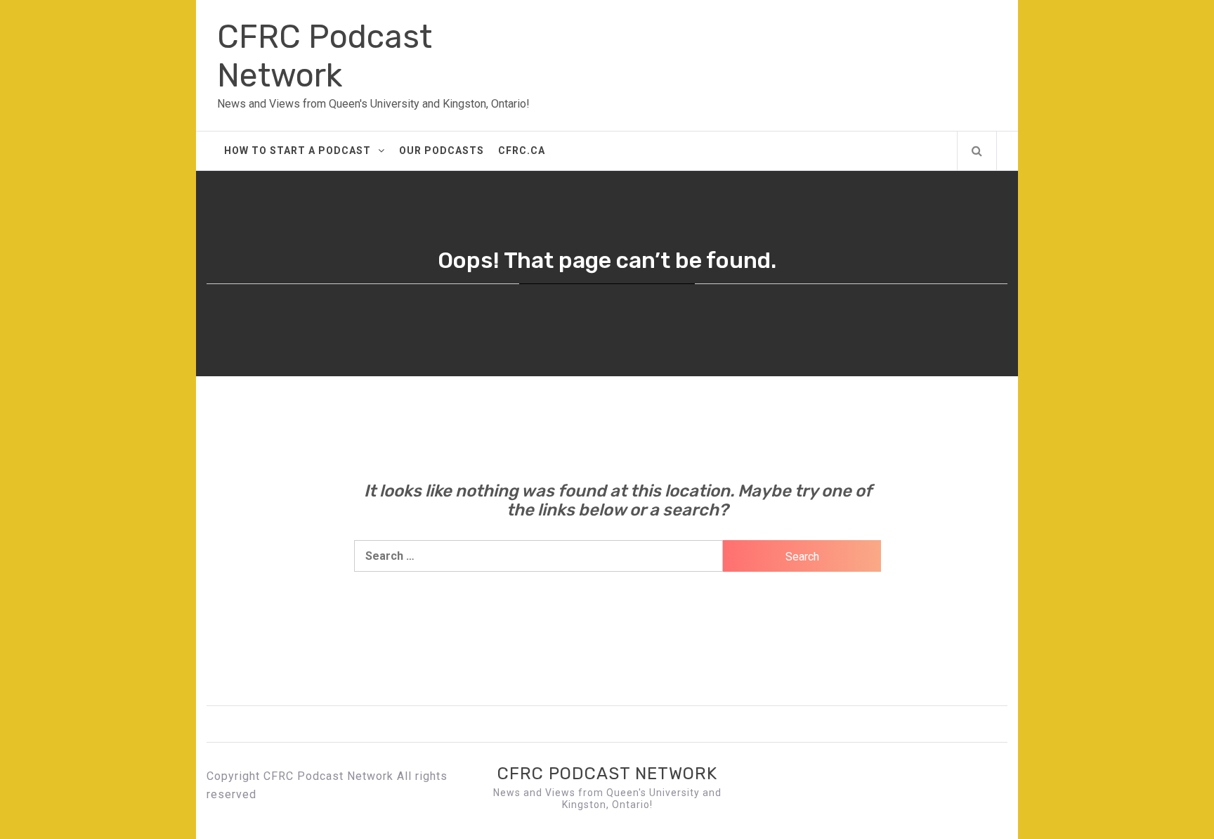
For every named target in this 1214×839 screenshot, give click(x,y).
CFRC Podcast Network (324, 56)
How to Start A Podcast (297, 150)
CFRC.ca (521, 150)
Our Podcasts (441, 150)
